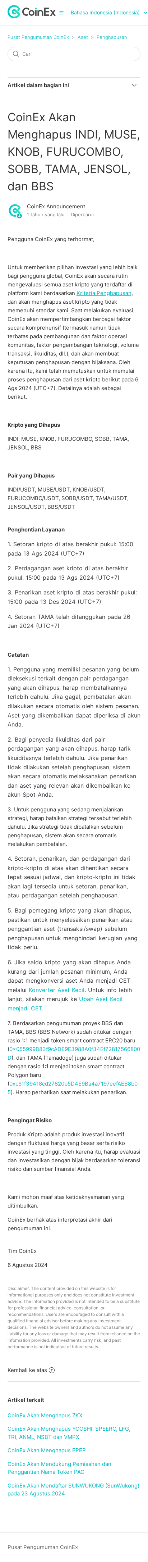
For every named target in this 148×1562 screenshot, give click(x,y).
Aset (83, 37)
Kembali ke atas (27, 1370)
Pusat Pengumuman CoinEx (38, 37)
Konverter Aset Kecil (56, 989)
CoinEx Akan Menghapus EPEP (47, 1450)
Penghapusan (112, 37)
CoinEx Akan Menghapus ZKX (45, 1415)
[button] (61, 13)
